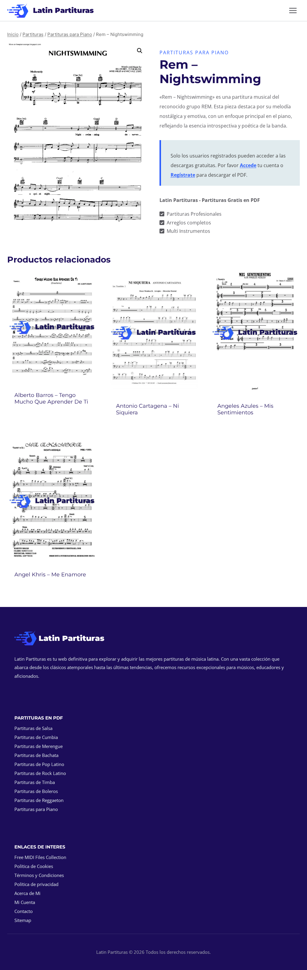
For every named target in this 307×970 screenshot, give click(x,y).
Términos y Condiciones (39, 875)
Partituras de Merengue (38, 746)
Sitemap (22, 920)
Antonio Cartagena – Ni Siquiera (147, 409)
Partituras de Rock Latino (40, 773)
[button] (139, 50)
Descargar (52, 417)
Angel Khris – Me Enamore (50, 574)
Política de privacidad (36, 884)
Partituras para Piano (194, 52)
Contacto (23, 911)
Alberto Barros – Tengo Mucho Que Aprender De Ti (51, 398)
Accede (248, 165)
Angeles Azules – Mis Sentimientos (245, 409)
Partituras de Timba (34, 782)
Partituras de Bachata (36, 755)
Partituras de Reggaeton (39, 800)
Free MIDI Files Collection (40, 857)
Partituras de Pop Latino (39, 764)
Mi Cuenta (24, 902)
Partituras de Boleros (36, 791)
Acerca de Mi (27, 893)
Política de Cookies (33, 866)
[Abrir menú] (293, 10)
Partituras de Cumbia (36, 737)
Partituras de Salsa (33, 728)
